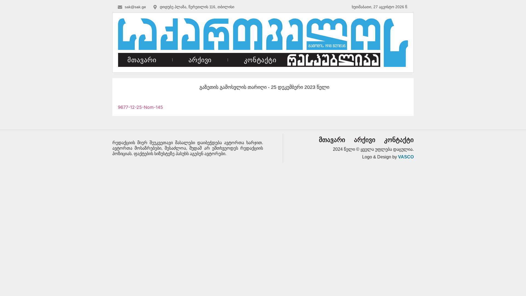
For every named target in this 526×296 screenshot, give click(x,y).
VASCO (406, 157)
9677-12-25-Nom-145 (140, 107)
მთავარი (141, 60)
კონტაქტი (260, 60)
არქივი (199, 60)
